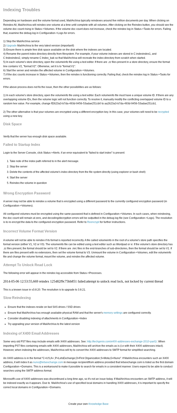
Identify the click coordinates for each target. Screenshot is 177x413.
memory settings (113, 312)
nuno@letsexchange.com (48, 362)
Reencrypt (93, 222)
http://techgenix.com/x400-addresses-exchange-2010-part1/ (122, 341)
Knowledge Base (98, 403)
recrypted (163, 111)
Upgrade (11, 45)
